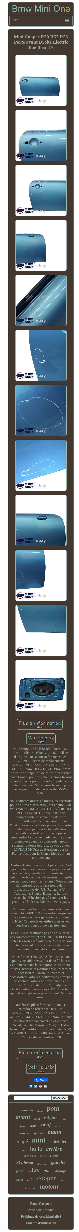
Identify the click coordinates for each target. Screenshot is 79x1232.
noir (47, 1170)
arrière (54, 1149)
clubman (24, 1163)
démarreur (29, 1188)
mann (55, 1132)
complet (27, 1110)
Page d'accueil (41, 1203)
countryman (49, 1155)
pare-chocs (30, 1155)
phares (40, 1111)
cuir (30, 1179)
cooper (46, 1177)
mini (38, 1140)
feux (64, 1119)
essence (25, 1133)
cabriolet (57, 1141)
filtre (34, 1169)
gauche (58, 1162)
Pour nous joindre (41, 1210)
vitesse (58, 1126)
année (62, 1180)
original (51, 1117)
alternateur (42, 1164)
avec (23, 1150)
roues (19, 1179)
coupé (22, 1141)
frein (23, 1125)
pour (53, 1108)
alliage (60, 1171)
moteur (49, 1186)
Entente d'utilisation (41, 1223)
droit (37, 1118)
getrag (39, 1133)
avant (23, 1116)
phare (20, 1171)
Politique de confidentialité (41, 1216)
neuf (46, 1124)
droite (33, 1125)
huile (36, 1148)
